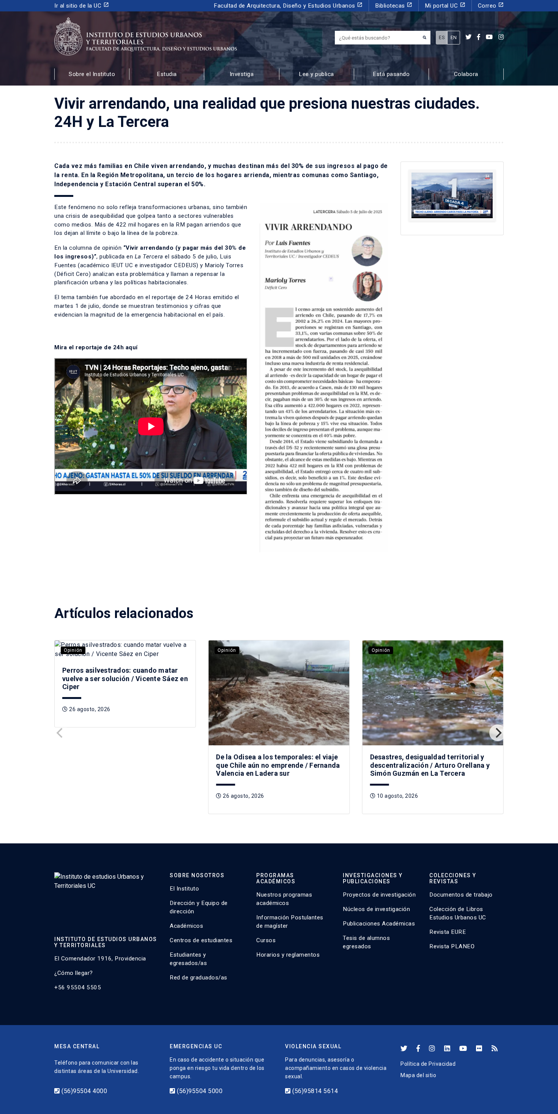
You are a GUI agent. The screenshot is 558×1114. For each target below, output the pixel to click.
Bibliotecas (393, 5)
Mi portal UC (445, 5)
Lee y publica (316, 74)
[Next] (497, 732)
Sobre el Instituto (92, 74)
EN (454, 37)
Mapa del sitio (418, 1075)
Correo (491, 5)
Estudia (167, 74)
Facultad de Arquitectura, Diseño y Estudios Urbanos (288, 5)
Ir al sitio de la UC (81, 5)
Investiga (242, 74)
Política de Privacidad (428, 1064)
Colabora (466, 74)
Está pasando (391, 74)
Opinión (73, 650)
